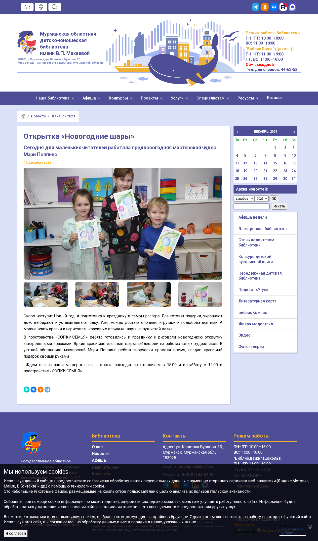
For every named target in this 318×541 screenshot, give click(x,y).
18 (237, 171)
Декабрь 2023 (63, 116)
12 (245, 163)
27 (255, 179)
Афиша (89, 98)
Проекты (150, 98)
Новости (38, 116)
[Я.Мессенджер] (27, 390)
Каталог (274, 97)
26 (245, 179)
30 (285, 179)
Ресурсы (246, 98)
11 (237, 163)
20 (255, 171)
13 (255, 163)
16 (285, 163)
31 (294, 179)
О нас (97, 446)
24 (294, 171)
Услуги (178, 98)
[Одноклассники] (40, 390)
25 (237, 179)
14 (265, 163)
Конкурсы (119, 98)
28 (265, 179)
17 (294, 163)
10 (294, 155)
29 (275, 179)
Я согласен (16, 533)
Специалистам (211, 98)
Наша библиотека (53, 98)
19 (245, 171)
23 (285, 171)
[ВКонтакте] (34, 390)
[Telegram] (47, 390)
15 (275, 163)
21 (265, 171)
